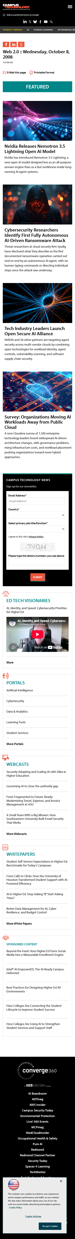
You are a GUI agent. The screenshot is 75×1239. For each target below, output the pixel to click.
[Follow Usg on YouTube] (45, 21)
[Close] (61, 1181)
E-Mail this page (16, 72)
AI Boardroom (37, 1093)
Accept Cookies (50, 1226)
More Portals (15, 744)
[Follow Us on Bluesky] (35, 21)
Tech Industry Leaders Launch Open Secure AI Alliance (35, 330)
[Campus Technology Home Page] (16, 6)
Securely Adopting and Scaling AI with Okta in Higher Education (36, 774)
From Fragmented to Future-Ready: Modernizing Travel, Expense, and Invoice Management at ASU (33, 800)
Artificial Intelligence (19, 690)
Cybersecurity (15, 701)
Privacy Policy (36, 536)
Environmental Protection (37, 1116)
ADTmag (37, 1099)
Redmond (37, 1150)
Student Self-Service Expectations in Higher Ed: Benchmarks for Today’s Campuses (37, 863)
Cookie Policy (15, 1207)
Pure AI (37, 1144)
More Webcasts (16, 834)
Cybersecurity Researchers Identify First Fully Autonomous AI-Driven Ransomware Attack (36, 235)
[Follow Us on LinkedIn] (25, 21)
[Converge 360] (37, 1071)
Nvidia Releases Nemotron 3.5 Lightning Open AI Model (35, 148)
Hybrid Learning (43, 29)
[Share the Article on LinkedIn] (13, 44)
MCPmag (37, 1127)
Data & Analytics (17, 711)
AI (28, 29)
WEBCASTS (17, 764)
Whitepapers (20, 854)
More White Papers (19, 923)
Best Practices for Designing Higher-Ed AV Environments (33, 989)
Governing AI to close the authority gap (32, 786)
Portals (15, 682)
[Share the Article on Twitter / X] (21, 44)
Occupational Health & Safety (37, 1138)
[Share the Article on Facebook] (6, 44)
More (9, 662)
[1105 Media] (37, 1085)
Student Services (17, 733)
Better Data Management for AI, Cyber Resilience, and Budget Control (31, 910)
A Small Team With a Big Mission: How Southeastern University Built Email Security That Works (34, 819)
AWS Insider (37, 1105)
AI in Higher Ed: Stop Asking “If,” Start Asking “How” (34, 896)
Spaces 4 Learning (37, 1166)
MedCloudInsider (37, 1133)
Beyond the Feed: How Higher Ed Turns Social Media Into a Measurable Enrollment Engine (36, 953)
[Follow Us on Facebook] (40, 21)
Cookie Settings (33, 1216)
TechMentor (38, 1172)
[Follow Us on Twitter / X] (30, 21)
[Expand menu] (70, 7)
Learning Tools (15, 722)
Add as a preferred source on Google (23, 14)
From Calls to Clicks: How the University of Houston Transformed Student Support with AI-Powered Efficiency (37, 880)
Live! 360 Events (37, 1121)
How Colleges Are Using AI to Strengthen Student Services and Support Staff (33, 1026)
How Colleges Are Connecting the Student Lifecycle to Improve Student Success (34, 1007)
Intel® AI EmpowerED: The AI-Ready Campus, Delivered (35, 971)
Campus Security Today (37, 1110)
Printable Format (44, 72)
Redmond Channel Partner (37, 1155)
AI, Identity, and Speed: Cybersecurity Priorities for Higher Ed (36, 610)
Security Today (37, 1161)
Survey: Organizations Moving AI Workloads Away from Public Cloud (38, 422)
